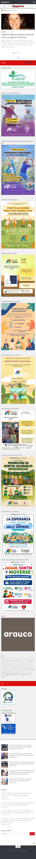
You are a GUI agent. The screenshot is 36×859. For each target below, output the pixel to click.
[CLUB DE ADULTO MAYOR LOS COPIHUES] (18, 403)
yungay (5, 674)
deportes (9, 665)
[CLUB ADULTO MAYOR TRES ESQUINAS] (18, 136)
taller (29, 672)
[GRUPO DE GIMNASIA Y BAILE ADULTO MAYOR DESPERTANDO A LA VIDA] (18, 194)
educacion (22, 665)
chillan (26, 660)
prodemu (15, 672)
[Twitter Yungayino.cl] (28, 63)
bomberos (3, 661)
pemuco (11, 672)
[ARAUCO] (18, 650)
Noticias (3, 32)
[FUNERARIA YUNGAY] (18, 88)
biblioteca (24, 658)
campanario (10, 661)
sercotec (22, 672)
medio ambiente (14, 670)
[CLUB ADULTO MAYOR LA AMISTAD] (18, 248)
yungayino (14, 674)
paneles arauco (5, 672)
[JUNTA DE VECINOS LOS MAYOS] (18, 296)
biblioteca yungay (30, 658)
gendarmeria (28, 667)
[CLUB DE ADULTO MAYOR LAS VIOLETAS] (18, 349)
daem (31, 663)
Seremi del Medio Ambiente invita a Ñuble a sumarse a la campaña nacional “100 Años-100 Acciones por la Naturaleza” (20, 746)
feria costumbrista (15, 667)
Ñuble (3, 676)
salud (19, 672)
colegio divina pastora (14, 663)
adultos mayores (5, 658)
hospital (32, 667)
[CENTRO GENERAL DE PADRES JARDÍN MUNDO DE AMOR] (18, 611)
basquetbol (20, 658)
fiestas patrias (22, 667)
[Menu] (34, 2)
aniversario (11, 658)
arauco (15, 658)
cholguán (30, 661)
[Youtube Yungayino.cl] (31, 63)
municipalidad (22, 670)
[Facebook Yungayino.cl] (26, 63)
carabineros (18, 661)
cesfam (23, 660)
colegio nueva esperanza (23, 663)
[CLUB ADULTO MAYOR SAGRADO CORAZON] (18, 506)
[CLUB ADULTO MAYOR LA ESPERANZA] (18, 554)
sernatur (26, 672)
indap (2, 670)
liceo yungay (7, 670)
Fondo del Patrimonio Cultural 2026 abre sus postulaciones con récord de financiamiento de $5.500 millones (21, 755)
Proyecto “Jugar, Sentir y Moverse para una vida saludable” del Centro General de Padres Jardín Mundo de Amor (21, 763)
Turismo (32, 672)
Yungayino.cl (5, 2)
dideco (17, 665)
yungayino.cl (26, 674)
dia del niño (13, 665)
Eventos (9, 667)
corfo (29, 663)
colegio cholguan (5, 663)
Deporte (3, 665)
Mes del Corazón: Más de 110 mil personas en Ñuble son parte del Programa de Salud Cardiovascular (20, 780)
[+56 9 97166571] (34, 63)
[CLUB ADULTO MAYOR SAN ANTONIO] (18, 450)
